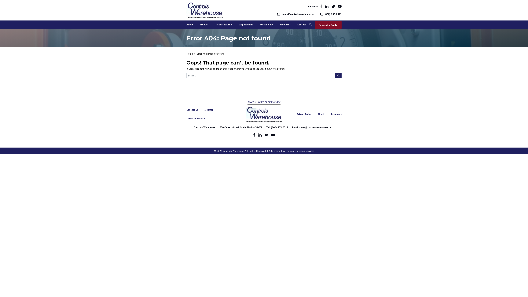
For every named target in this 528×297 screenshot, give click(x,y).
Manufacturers (224, 24)
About (189, 24)
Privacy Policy (304, 114)
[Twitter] (333, 6)
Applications (246, 24)
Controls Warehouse (204, 127)
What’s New (266, 24)
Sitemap (209, 109)
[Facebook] (321, 6)
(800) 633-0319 (279, 127)
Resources (336, 114)
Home (189, 53)
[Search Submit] (338, 75)
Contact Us (192, 109)
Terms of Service (195, 118)
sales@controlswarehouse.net (316, 127)
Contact (301, 24)
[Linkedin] (326, 6)
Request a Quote (328, 25)
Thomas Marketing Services (299, 150)
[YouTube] (340, 6)
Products (205, 24)
